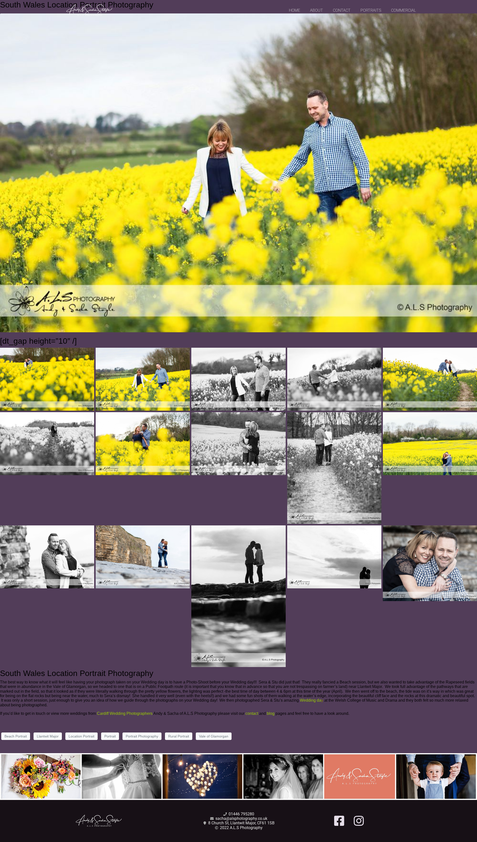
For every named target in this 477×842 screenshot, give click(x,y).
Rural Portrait (178, 736)
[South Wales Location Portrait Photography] (238, 172)
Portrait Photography (142, 736)
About (316, 10)
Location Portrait (81, 736)
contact (251, 713)
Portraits (370, 10)
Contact (342, 10)
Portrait (110, 736)
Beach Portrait (15, 736)
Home (294, 10)
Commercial (403, 10)
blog (271, 713)
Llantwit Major (48, 736)
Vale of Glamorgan (213, 736)
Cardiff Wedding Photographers (125, 713)
